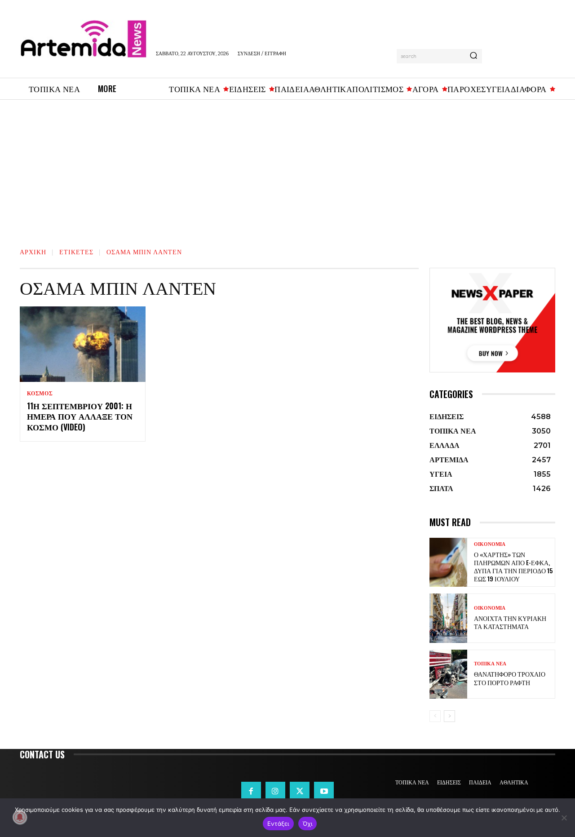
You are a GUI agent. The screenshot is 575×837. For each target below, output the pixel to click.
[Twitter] (300, 792)
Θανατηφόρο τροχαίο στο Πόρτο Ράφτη (509, 677)
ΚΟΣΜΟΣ (40, 393)
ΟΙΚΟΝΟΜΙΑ (489, 544)
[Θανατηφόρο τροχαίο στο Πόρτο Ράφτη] (448, 674)
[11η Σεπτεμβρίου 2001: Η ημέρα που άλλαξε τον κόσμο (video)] (83, 344)
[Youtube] (324, 792)
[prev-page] (435, 716)
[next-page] (449, 716)
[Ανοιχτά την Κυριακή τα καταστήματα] (448, 617)
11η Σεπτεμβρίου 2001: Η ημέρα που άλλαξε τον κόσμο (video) (80, 416)
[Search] (473, 56)
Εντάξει (278, 823)
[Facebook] (251, 792)
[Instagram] (275, 792)
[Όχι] (563, 817)
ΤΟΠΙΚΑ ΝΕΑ (490, 663)
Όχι (308, 823)
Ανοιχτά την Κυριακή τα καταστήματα (510, 622)
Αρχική (33, 251)
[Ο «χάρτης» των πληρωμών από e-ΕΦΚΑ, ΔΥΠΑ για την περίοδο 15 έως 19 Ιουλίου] (448, 562)
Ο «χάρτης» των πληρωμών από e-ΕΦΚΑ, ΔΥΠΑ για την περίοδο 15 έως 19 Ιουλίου (513, 566)
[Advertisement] (287, 167)
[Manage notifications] (20, 817)
